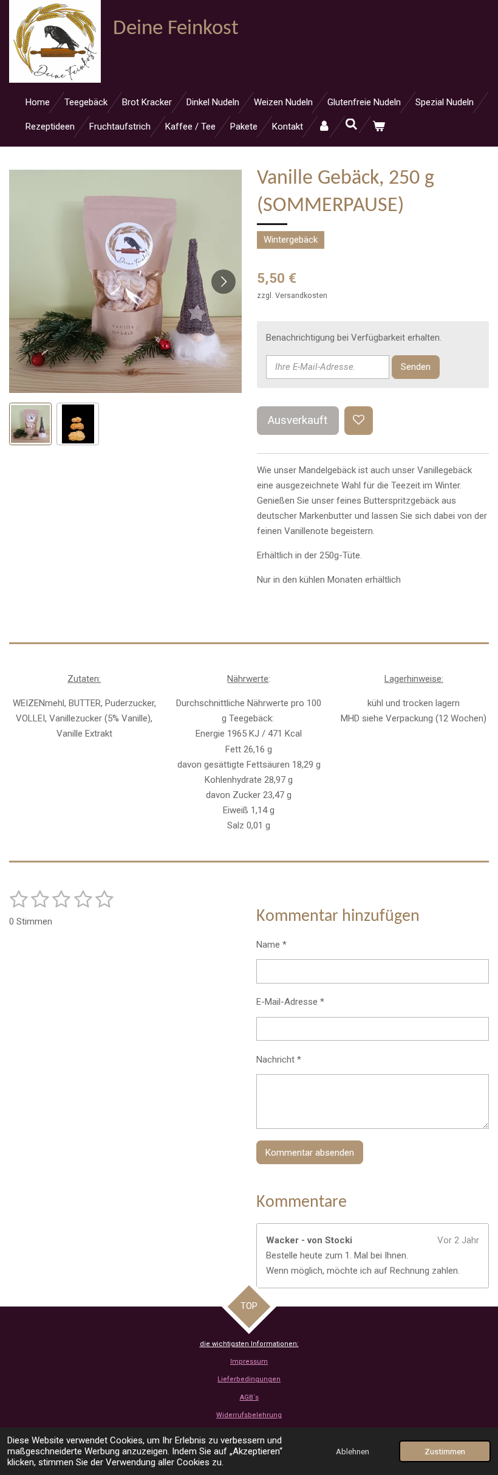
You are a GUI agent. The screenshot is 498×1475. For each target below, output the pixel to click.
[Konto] (324, 126)
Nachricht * (278, 1059)
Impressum (249, 1362)
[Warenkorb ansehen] (378, 126)
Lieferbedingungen (249, 1379)
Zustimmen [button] (445, 1451)
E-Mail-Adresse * (290, 1001)
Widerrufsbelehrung (249, 1415)
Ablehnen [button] (352, 1451)
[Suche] (351, 124)
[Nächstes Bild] (223, 281)
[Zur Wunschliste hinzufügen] (358, 420)
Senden (416, 366)
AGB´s (249, 1397)
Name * (271, 944)
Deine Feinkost (176, 29)
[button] (30, 424)
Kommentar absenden (309, 1152)
